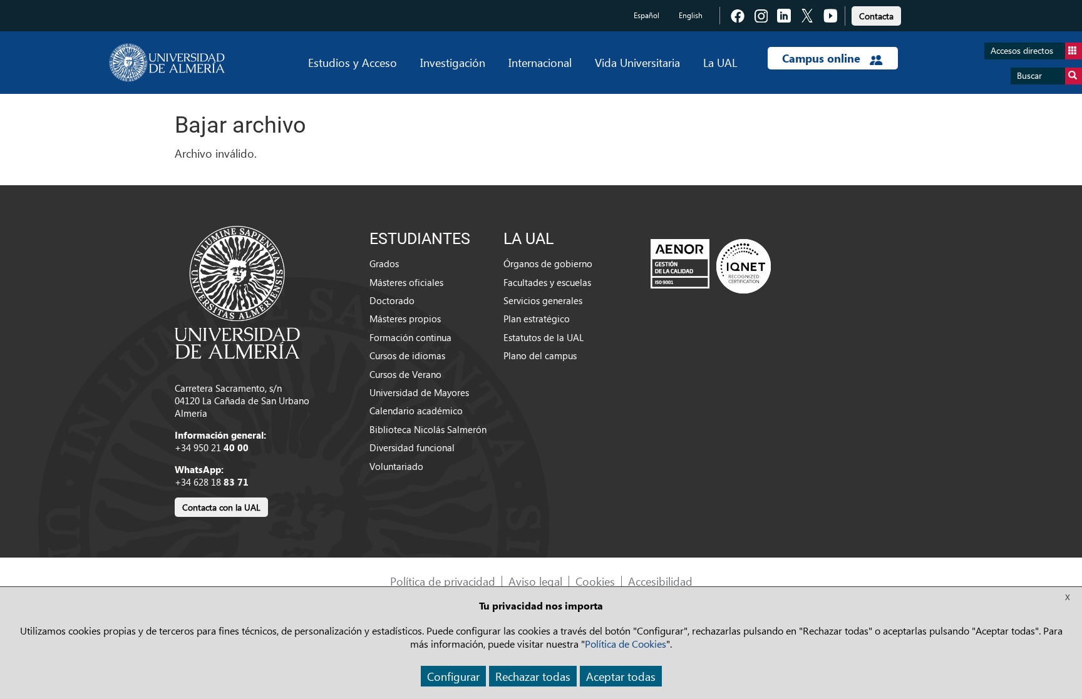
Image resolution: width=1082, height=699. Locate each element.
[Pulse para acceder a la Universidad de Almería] (237, 291)
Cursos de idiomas (407, 355)
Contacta (876, 16)
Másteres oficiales (406, 282)
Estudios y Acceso (352, 62)
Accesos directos (1022, 50)
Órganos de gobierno (547, 263)
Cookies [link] (595, 581)
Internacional (540, 62)
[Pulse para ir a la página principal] (167, 62)
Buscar (1029, 75)
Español (646, 15)
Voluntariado (396, 466)
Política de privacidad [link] (442, 581)
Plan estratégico (536, 318)
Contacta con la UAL (221, 507)
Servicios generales (542, 300)
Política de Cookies (625, 643)
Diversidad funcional (412, 447)
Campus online (822, 58)
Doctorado (392, 300)
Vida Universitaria (637, 62)
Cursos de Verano (405, 374)
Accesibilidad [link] (660, 581)
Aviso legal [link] (535, 581)
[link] (876, 14)
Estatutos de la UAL (543, 337)
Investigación (452, 62)
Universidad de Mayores (419, 392)
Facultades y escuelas (547, 282)
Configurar (453, 676)
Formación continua (410, 337)
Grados (384, 263)
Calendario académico (416, 410)
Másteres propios (405, 318)
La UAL (720, 62)
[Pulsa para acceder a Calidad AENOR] (711, 266)
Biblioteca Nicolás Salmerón (428, 429)
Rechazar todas (532, 676)
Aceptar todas (621, 676)
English (691, 15)
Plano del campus (540, 355)
